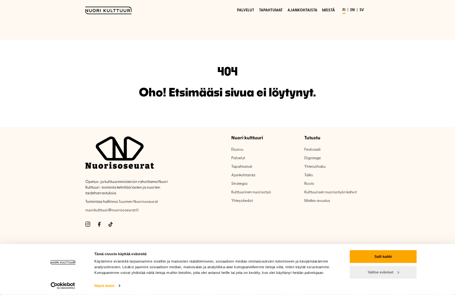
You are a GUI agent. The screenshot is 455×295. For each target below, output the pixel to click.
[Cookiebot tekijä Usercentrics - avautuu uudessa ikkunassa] (63, 285)
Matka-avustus (317, 201)
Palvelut (238, 158)
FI (344, 10)
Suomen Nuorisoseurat (138, 202)
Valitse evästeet (380, 272)
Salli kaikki (383, 256)
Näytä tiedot (104, 286)
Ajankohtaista (243, 175)
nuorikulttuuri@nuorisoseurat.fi (112, 210)
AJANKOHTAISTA (302, 10)
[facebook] (99, 225)
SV (361, 10)
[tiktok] (111, 225)
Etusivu (237, 150)
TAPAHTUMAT (271, 10)
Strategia (239, 184)
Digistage (312, 158)
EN (352, 10)
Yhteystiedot (242, 201)
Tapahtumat (241, 167)
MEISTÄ (328, 10)
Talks (308, 175)
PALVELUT (245, 10)
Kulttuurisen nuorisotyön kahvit (330, 192)
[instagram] (87, 225)
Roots (309, 184)
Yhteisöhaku (315, 167)
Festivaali (312, 150)
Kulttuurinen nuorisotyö (251, 192)
